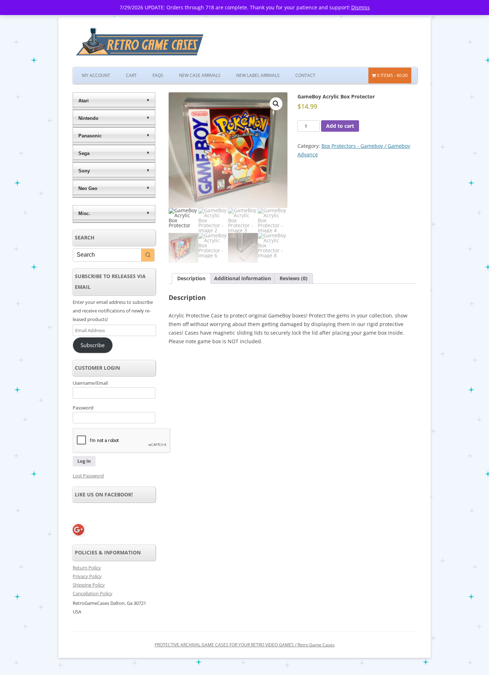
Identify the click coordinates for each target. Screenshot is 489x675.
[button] (276, 103)
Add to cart (340, 125)
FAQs (157, 75)
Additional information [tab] (242, 278)
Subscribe (93, 345)
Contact (305, 75)
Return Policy (87, 567)
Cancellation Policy (92, 593)
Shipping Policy (89, 585)
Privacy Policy (87, 576)
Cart (131, 75)
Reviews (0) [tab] (294, 278)
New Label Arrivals (258, 75)
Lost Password (88, 475)
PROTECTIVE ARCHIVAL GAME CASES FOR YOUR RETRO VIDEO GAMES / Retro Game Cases (245, 645)
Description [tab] (191, 278)
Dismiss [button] (360, 7)
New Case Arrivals (200, 75)
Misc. (84, 213)
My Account (96, 75)
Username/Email (90, 383)
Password (83, 407)
